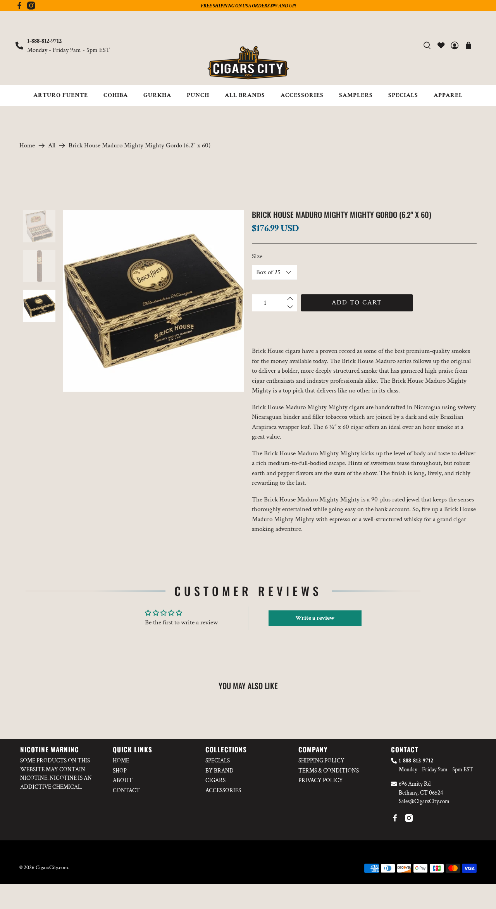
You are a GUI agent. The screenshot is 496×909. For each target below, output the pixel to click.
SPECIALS (403, 95)
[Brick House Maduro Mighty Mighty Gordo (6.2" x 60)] (154, 301)
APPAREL (448, 95)
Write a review (315, 618)
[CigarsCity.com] (248, 63)
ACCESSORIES (302, 95)
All (51, 145)
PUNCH (198, 95)
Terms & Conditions (328, 770)
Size (257, 256)
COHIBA (115, 95)
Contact (126, 790)
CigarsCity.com (52, 867)
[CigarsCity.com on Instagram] (31, 7)
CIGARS (215, 780)
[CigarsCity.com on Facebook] (19, 7)
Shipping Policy (321, 760)
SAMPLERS (356, 95)
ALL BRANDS (245, 95)
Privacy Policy (320, 780)
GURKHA (157, 95)
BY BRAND (219, 770)
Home (27, 145)
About (123, 780)
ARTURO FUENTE (60, 95)
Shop (120, 770)
